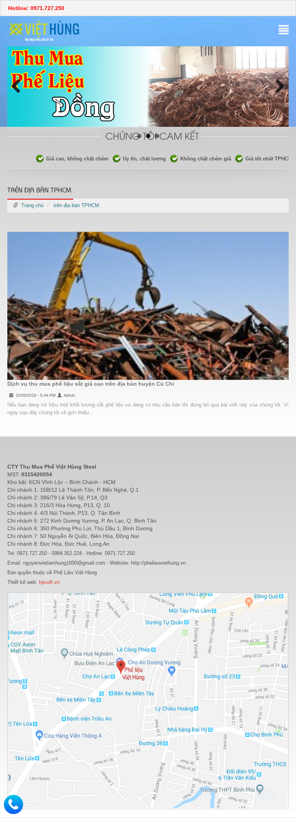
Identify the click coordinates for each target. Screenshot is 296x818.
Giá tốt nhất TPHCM (249, 159)
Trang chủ (32, 205)
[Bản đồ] (148, 700)
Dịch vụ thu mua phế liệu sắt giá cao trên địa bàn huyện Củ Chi (90, 384)
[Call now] (13, 804)
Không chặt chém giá (186, 159)
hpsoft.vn (48, 582)
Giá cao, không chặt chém (58, 159)
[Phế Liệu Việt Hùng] (44, 31)
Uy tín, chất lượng (125, 159)
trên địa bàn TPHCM (76, 205)
